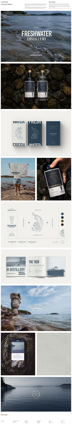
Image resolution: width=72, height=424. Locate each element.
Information (52, 2)
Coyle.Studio (4, 2)
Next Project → (5, 415)
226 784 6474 (14, 421)
